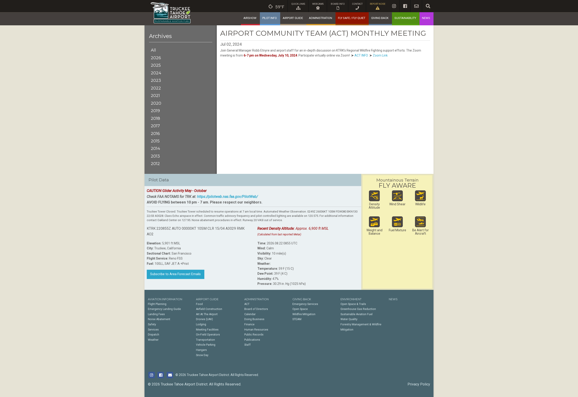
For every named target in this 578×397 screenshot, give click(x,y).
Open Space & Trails (353, 304)
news (426, 18)
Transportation (205, 339)
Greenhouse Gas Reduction (358, 309)
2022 (156, 88)
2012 (155, 163)
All (153, 50)
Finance (249, 324)
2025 (156, 65)
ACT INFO (361, 55)
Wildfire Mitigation (303, 314)
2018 (155, 118)
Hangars (201, 350)
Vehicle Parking (205, 344)
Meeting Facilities (207, 329)
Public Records (253, 334)
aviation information (165, 299)
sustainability (405, 18)
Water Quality (348, 319)
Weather (153, 339)
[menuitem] (276, 6)
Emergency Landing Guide (164, 309)
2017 (155, 125)
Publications (252, 339)
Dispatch (153, 334)
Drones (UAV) (204, 319)
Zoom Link (380, 55)
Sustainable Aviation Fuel (356, 314)
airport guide (293, 18)
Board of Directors (256, 309)
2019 (155, 110)
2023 (156, 80)
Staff (247, 344)
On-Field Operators (208, 334)
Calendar (250, 314)
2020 (156, 103)
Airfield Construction (209, 309)
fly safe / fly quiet (351, 18)
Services (153, 329)
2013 (155, 156)
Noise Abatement (159, 319)
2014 (155, 148)
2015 (155, 141)
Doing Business (254, 319)
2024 (156, 73)
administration (320, 18)
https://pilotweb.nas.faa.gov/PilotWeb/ (227, 196)
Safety (152, 324)
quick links (298, 4)
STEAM (296, 319)
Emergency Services (305, 304)
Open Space (300, 309)
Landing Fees (156, 314)
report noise (377, 4)
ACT (246, 304)
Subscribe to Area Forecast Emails (175, 274)
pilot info (269, 18)
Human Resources (256, 329)
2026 (156, 57)
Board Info (338, 4)
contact (357, 4)
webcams (318, 4)
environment (350, 299)
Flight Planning (157, 304)
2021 (155, 95)
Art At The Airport (207, 314)
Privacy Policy (419, 384)
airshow (249, 18)
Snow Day (202, 355)
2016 (155, 133)
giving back (380, 18)
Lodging (201, 324)
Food (199, 304)
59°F (279, 6)
